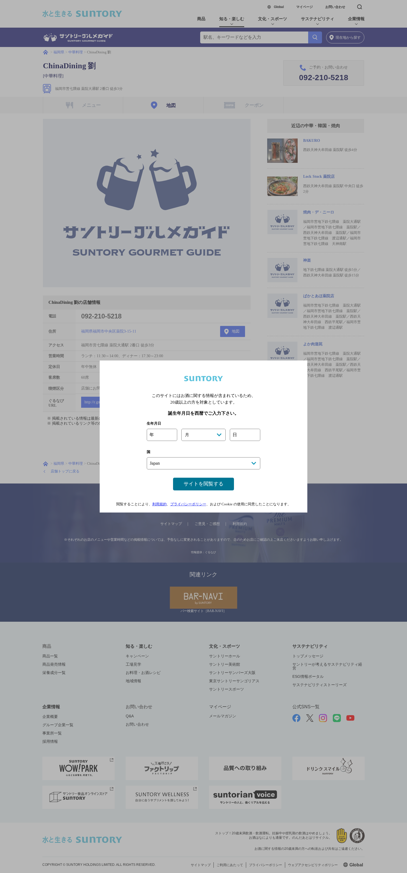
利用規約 (159, 504)
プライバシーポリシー (188, 504)
